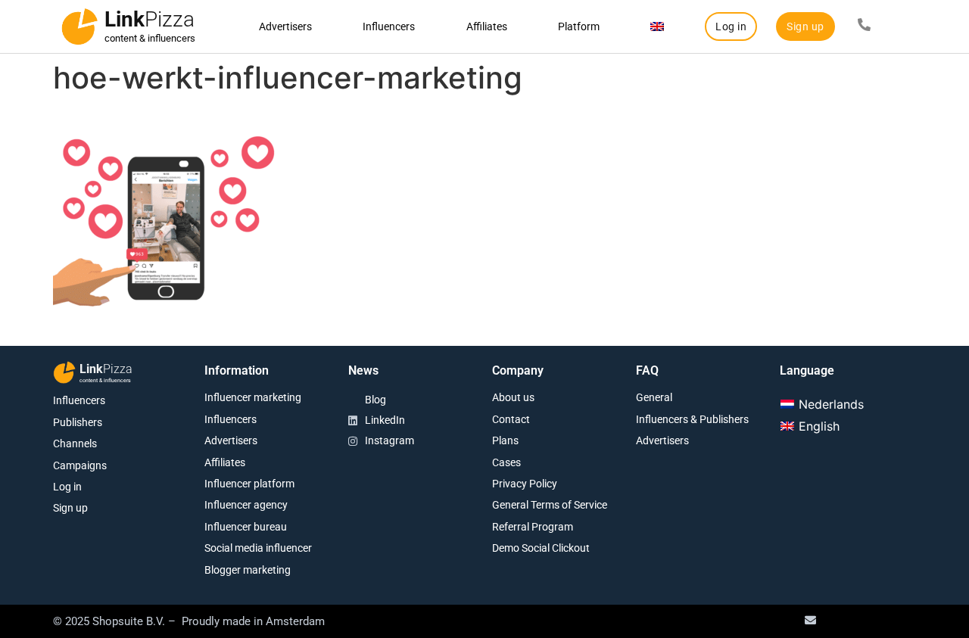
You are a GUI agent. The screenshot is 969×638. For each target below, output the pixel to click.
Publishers (77, 422)
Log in (67, 487)
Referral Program (532, 527)
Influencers (389, 26)
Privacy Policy (524, 484)
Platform (579, 26)
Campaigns (80, 465)
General (654, 397)
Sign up (70, 508)
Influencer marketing (252, 397)
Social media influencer (258, 548)
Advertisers (285, 26)
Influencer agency (246, 505)
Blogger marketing (247, 570)
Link (149, 19)
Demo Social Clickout (541, 548)
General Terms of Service (549, 505)
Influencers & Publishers (692, 419)
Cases (506, 462)
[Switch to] (657, 26)
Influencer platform (249, 484)
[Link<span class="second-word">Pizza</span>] (79, 26)
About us (513, 397)
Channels (75, 443)
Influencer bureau (245, 527)
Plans (505, 440)
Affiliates (486, 26)
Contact (511, 419)
